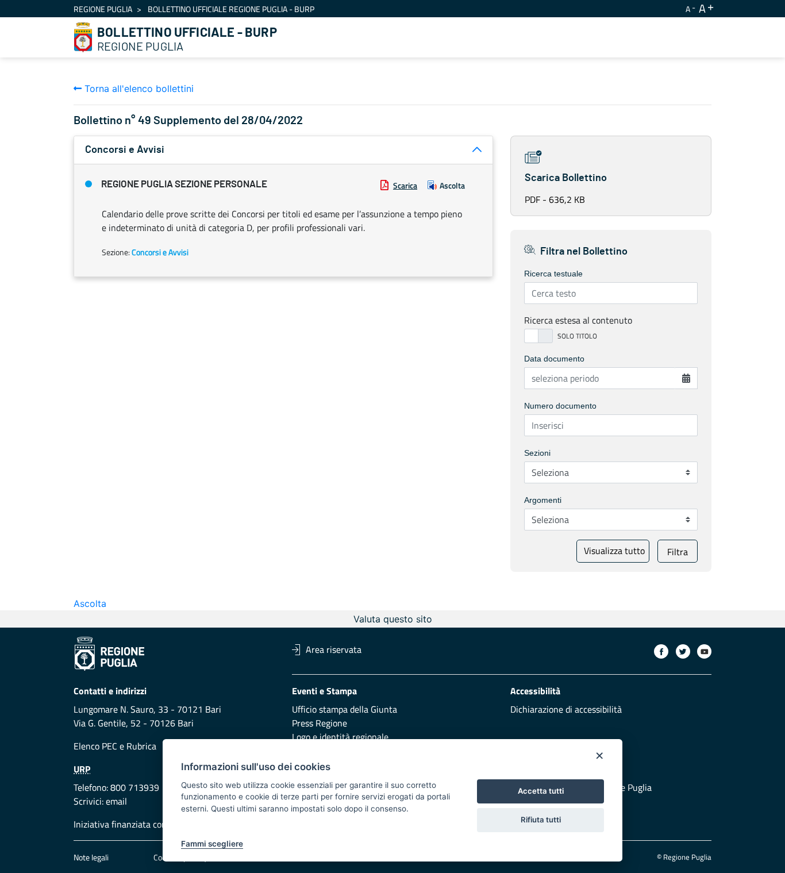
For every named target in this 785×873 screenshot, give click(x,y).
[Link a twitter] (683, 651)
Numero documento (560, 406)
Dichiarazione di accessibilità (566, 709)
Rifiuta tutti (541, 819)
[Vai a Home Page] (83, 37)
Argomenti (542, 500)
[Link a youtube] (704, 651)
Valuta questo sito (392, 619)
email (116, 801)
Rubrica (141, 746)
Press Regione (319, 723)
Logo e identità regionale (340, 737)
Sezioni (537, 453)
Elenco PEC (95, 746)
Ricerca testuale (553, 274)
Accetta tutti (541, 790)
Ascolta (452, 185)
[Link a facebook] (661, 651)
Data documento (554, 359)
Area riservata (333, 649)
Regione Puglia (103, 9)
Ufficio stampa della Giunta (344, 709)
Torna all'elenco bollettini (138, 88)
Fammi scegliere (212, 843)
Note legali (91, 857)
